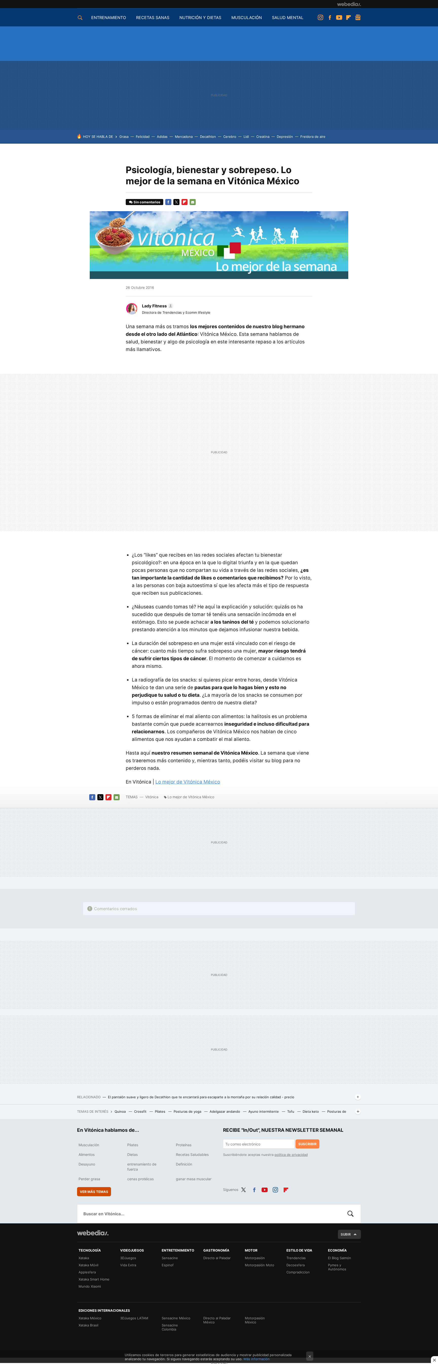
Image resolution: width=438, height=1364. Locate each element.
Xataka (84, 1258)
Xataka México (90, 1318)
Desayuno (87, 1164)
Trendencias (296, 1258)
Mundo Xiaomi (90, 1286)
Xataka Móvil (88, 1265)
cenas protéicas (140, 1179)
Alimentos (87, 1154)
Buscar (350, 1213)
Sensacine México (176, 1318)
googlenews (358, 17)
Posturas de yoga (188, 1111)
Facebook (330, 17)
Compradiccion (298, 1272)
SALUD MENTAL (287, 17)
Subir (346, 1234)
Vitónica (151, 797)
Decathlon (208, 137)
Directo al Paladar (217, 1258)
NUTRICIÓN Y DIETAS (200, 17)
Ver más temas (94, 1192)
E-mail (193, 202)
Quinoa (121, 1111)
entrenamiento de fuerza (141, 1166)
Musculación (89, 1145)
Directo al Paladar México (217, 1320)
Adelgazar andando (225, 1111)
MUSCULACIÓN (246, 17)
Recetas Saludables (192, 1154)
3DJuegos (128, 1258)
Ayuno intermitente (264, 1111)
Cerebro (229, 137)
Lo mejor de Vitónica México (187, 782)
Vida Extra (128, 1265)
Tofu (291, 1111)
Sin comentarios (147, 202)
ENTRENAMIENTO (108, 17)
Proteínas (183, 1145)
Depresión (285, 137)
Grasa (124, 137)
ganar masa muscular (193, 1179)
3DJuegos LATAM (134, 1318)
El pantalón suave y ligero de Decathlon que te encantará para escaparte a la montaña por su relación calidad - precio (201, 1097)
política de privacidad (291, 1155)
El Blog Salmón (339, 1258)
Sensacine (170, 1258)
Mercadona (184, 137)
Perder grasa (89, 1179)
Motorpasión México (255, 1320)
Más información (257, 1359)
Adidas (162, 137)
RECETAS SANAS (152, 17)
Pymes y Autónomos (337, 1267)
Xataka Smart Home (94, 1279)
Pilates (160, 1111)
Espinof (168, 1265)
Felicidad (143, 137)
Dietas (132, 1154)
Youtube (339, 17)
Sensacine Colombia (170, 1327)
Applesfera (87, 1272)
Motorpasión (255, 1258)
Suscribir (307, 1144)
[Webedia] (349, 4)
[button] (156, 306)
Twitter (176, 202)
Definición (184, 1164)
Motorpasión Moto (259, 1265)
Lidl (246, 137)
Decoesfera (295, 1265)
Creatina (262, 137)
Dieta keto (311, 1111)
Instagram (320, 17)
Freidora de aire (312, 137)
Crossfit (141, 1111)
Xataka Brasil (88, 1325)
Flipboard (348, 17)
